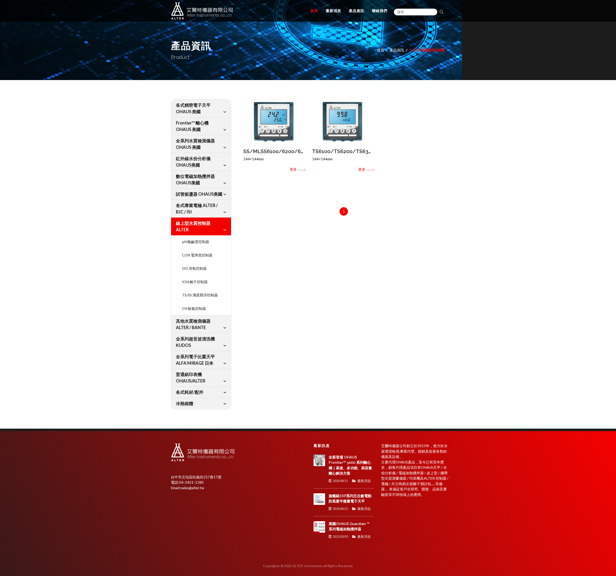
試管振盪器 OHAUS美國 (199, 194)
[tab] (201, 108)
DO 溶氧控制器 (194, 268)
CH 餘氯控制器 (194, 308)
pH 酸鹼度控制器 (195, 241)
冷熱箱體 (184, 403)
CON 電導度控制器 (197, 255)
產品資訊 (397, 50)
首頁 (380, 50)
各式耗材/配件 (190, 392)
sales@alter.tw (192, 488)
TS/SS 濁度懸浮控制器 (200, 295)
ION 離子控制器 (195, 282)
